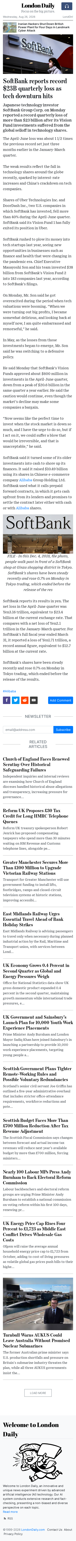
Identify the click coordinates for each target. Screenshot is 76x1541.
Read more (10, 1512)
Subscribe (63, 730)
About (68, 1529)
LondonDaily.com (33, 1529)
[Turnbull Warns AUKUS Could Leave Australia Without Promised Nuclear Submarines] (38, 1303)
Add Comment (60, 700)
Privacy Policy (13, 1534)
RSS (10, 1518)
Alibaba (25, 480)
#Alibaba (9, 691)
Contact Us (54, 1529)
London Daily (38, 5)
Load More (38, 1393)
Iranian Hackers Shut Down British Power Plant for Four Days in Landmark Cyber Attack (44, 27)
